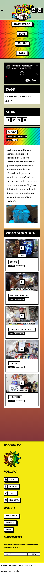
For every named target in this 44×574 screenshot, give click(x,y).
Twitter (12, 493)
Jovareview (22, 136)
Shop (8, 530)
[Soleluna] (12, 458)
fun (22, 33)
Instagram (14, 500)
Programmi (11, 516)
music (22, 43)
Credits (16, 571)
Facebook (13, 486)
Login (33, 10)
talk (22, 53)
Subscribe (24, 119)
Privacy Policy (6, 571)
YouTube (12, 479)
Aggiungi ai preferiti (19, 119)
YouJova (10, 523)
